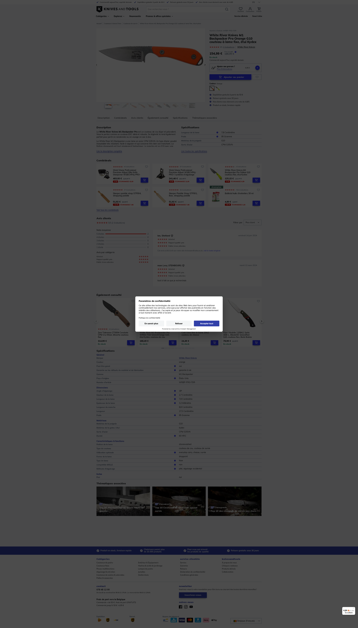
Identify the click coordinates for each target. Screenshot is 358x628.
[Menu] (353, 608)
